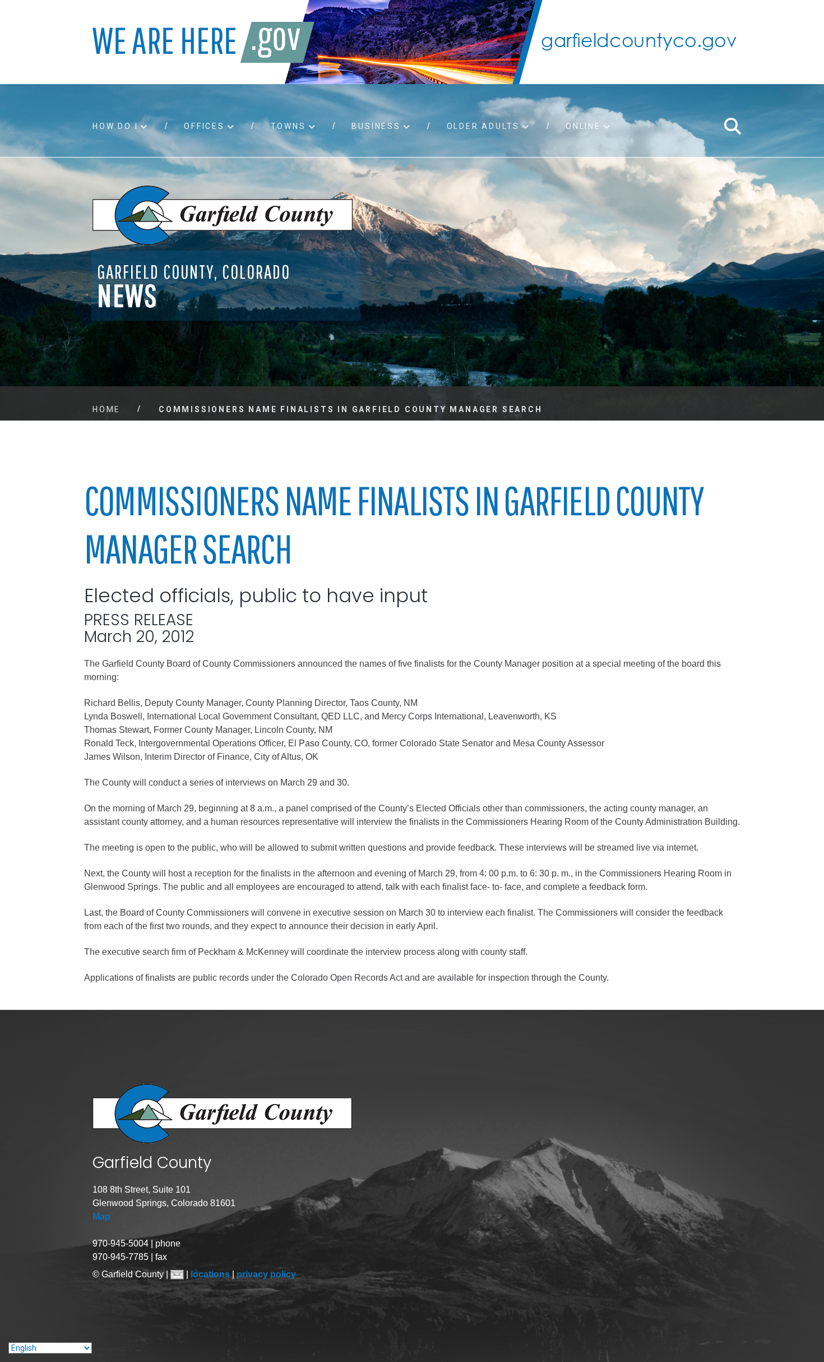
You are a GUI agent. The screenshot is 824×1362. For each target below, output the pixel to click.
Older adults (483, 126)
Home (106, 409)
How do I (115, 126)
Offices (204, 126)
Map (101, 1216)
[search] (732, 126)
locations (211, 1274)
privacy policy (266, 1274)
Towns (288, 126)
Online (583, 126)
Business (375, 126)
